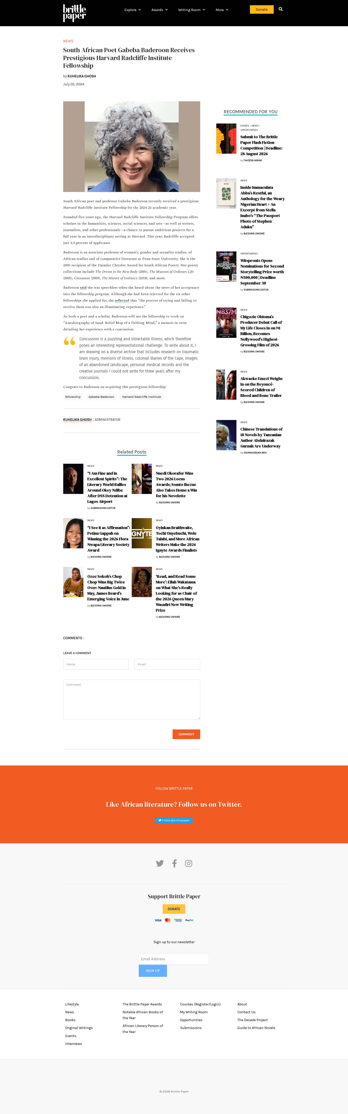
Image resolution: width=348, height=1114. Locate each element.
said (83, 287)
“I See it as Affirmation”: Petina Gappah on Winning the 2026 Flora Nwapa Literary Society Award (108, 539)
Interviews (73, 1043)
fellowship (73, 397)
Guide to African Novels (256, 1028)
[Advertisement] (250, 66)
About (242, 1004)
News (255, 125)
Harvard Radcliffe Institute (141, 397)
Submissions (191, 1028)
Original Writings (79, 1028)
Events (244, 125)
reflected (122, 300)
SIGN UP (153, 970)
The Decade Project (252, 1020)
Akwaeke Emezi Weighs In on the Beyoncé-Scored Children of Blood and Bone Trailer (261, 387)
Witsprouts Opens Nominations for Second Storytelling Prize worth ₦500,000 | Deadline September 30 (262, 272)
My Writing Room (194, 1012)
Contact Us (246, 1012)
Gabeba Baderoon (101, 397)
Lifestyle (72, 1004)
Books (70, 1020)
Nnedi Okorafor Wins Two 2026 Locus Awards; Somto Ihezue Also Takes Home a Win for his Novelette (176, 484)
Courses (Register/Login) (200, 1004)
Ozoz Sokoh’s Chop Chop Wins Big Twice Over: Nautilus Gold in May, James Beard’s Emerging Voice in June (108, 588)
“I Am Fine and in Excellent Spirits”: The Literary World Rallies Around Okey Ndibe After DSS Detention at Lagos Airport (107, 487)
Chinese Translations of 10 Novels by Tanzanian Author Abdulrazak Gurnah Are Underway (261, 437)
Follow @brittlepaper (175, 820)
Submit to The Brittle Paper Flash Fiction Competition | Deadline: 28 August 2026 (261, 145)
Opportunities (249, 130)
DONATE (174, 909)
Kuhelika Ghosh (77, 419)
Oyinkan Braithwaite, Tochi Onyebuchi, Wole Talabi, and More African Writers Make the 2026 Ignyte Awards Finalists (177, 539)
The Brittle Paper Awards (142, 1004)
